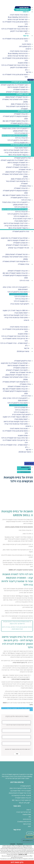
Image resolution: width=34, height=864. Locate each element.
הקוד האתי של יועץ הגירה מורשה (18, 19)
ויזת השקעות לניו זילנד (21, 301)
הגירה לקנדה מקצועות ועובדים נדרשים (16, 150)
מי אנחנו (25, 12)
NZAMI (20, 854)
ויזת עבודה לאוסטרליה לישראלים (18, 271)
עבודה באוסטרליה (23, 111)
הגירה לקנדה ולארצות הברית (20, 145)
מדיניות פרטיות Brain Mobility (18, 17)
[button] (17, 355)
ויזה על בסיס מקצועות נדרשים (18, 294)
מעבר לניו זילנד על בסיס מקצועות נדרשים (15, 135)
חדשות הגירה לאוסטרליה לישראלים (17, 92)
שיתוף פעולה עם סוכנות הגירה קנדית (16, 152)
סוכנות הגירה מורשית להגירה (19, 15)
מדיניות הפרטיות (19, 749)
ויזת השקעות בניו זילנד (21, 142)
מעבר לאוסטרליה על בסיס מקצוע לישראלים (14, 85)
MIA (26, 854)
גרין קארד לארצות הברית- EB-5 (18, 155)
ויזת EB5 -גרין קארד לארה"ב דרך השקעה (15, 310)
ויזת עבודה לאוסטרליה (21, 114)
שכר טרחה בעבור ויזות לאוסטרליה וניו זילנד (14, 29)
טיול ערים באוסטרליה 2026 (19, 104)
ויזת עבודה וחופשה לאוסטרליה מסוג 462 (15, 121)
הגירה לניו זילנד (24, 125)
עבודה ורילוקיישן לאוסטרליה (19, 123)
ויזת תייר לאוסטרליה (22, 94)
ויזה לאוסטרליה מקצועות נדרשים (18, 87)
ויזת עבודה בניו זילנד (21, 138)
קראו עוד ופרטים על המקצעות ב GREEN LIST (21, 570)
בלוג (26, 33)
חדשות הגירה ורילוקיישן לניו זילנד (17, 140)
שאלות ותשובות (23, 26)
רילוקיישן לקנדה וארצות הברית (19, 304)
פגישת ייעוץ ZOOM (23, 351)
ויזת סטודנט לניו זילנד (21, 133)
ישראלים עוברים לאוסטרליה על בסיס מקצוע (14, 238)
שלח (17, 753)
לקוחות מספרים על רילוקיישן (19, 31)
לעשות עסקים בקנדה (21, 148)
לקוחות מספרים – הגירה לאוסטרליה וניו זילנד (14, 343)
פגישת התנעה (23, 7)
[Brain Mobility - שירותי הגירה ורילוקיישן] (26, 3)
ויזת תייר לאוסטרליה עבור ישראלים (18, 248)
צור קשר (25, 36)
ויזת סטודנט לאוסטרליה (20, 89)
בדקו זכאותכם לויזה (22, 10)
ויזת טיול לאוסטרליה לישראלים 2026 (16, 97)
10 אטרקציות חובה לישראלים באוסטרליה (15, 261)
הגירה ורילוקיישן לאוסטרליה (20, 82)
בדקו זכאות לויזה (17, 862)
